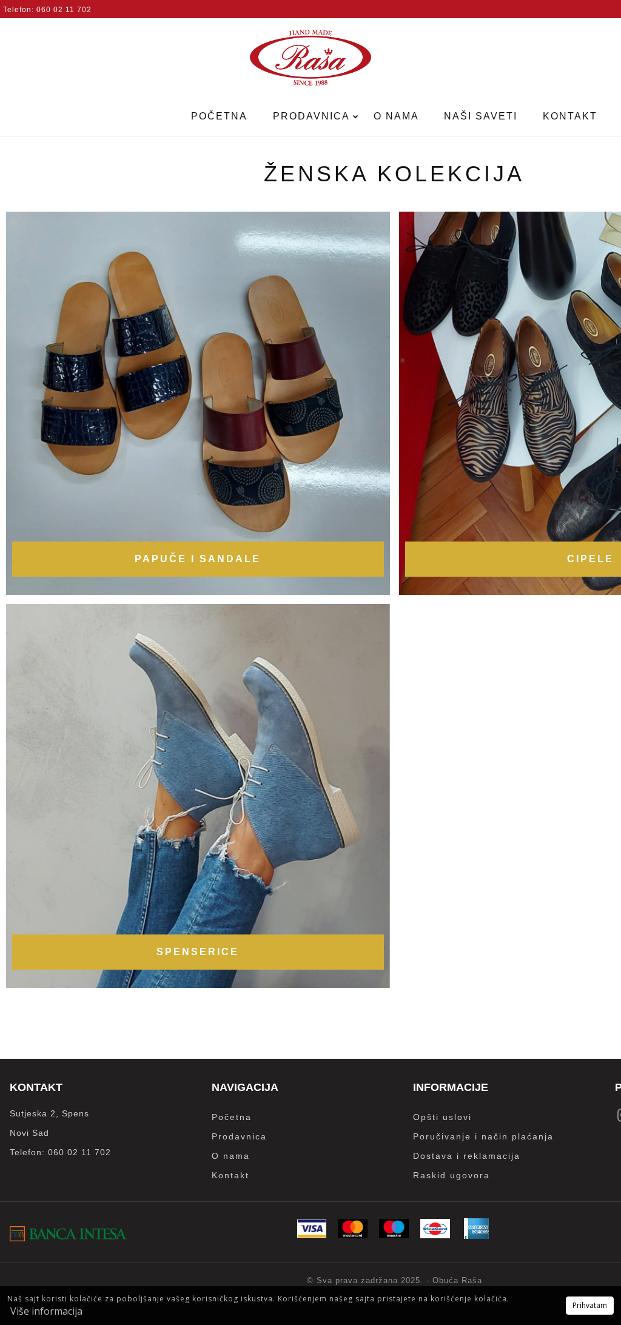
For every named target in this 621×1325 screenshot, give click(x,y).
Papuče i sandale (198, 559)
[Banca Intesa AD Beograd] (68, 1238)
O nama (396, 116)
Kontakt (570, 116)
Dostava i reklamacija (466, 1156)
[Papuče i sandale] (198, 403)
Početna (219, 116)
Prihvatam (589, 1305)
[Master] (353, 1235)
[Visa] (311, 1234)
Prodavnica (313, 116)
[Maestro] (394, 1235)
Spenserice (197, 952)
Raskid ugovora (451, 1175)
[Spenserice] (198, 796)
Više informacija (46, 1311)
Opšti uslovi (442, 1117)
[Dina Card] (435, 1235)
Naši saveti (480, 116)
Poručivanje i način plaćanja (483, 1136)
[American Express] (476, 1235)
